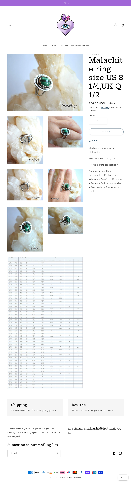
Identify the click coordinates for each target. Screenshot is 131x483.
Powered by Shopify (73, 477)
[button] (10, 25)
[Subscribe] (57, 453)
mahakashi (61, 477)
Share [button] (95, 141)
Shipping (105, 108)
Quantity (92, 115)
